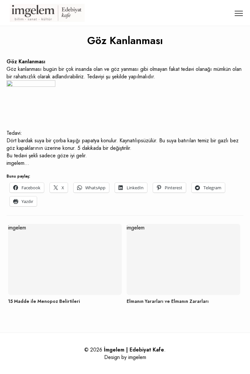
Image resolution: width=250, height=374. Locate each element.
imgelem (137, 357)
